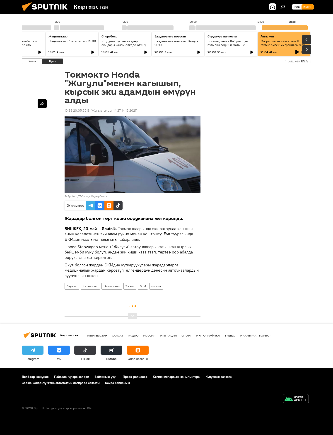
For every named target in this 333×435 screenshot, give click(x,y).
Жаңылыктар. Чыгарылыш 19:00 (72, 41)
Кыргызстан (90, 286)
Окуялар (72, 286)
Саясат (117, 335)
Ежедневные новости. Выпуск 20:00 (176, 43)
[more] (42, 103)
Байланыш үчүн (105, 377)
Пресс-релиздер (135, 377)
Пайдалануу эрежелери (71, 377)
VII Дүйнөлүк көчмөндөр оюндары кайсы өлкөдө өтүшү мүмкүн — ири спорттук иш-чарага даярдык (123, 47)
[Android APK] (295, 399)
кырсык (156, 286)
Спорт (186, 335)
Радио (133, 335)
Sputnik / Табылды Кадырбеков (87, 196)
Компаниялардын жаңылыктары (176, 377)
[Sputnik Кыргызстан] (46, 12)
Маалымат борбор (255, 335)
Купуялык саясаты (219, 377)
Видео (229, 335)
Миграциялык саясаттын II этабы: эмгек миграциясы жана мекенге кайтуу (283, 45)
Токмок (129, 286)
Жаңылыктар (112, 286)
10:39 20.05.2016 (77, 110)
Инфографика (208, 335)
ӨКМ (143, 286)
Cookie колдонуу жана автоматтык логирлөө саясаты (61, 383)
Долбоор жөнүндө (35, 377)
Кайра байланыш (117, 383)
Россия (149, 335)
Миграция (168, 335)
